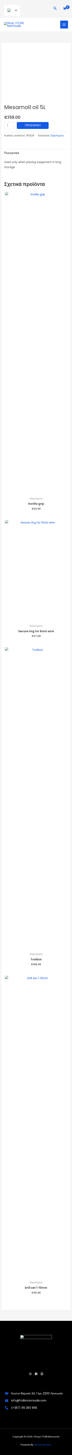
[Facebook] (36, 1374)
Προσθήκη (33, 125)
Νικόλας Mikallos (42, 1444)
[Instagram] (30, 1374)
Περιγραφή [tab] (11, 153)
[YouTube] (42, 1374)
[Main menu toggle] (64, 24)
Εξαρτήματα (57, 135)
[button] (55, 9)
